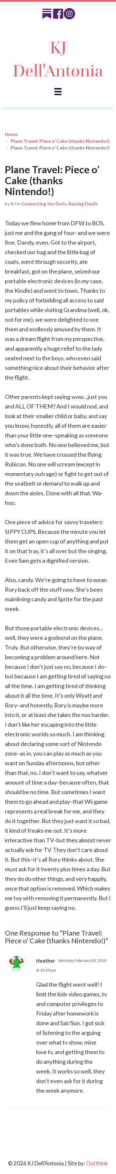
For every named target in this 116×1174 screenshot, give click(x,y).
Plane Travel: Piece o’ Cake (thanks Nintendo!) (60, 141)
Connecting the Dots (43, 203)
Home (11, 134)
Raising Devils (83, 203)
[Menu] (58, 91)
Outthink (97, 1163)
